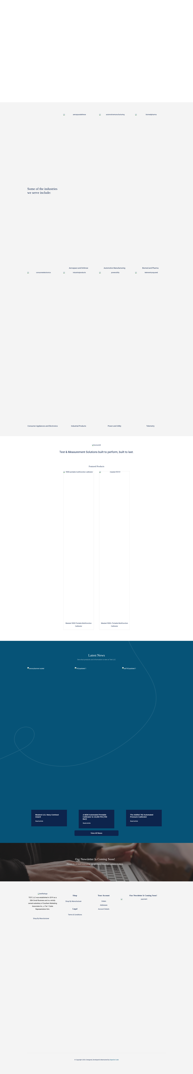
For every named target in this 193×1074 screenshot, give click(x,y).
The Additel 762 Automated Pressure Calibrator (141, 816)
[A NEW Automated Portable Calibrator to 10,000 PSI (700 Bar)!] (96, 668)
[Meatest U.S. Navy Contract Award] (49, 668)
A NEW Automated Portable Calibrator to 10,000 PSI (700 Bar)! (95, 817)
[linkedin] (42, 914)
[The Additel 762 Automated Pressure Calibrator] (144, 668)
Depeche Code (114, 1060)
